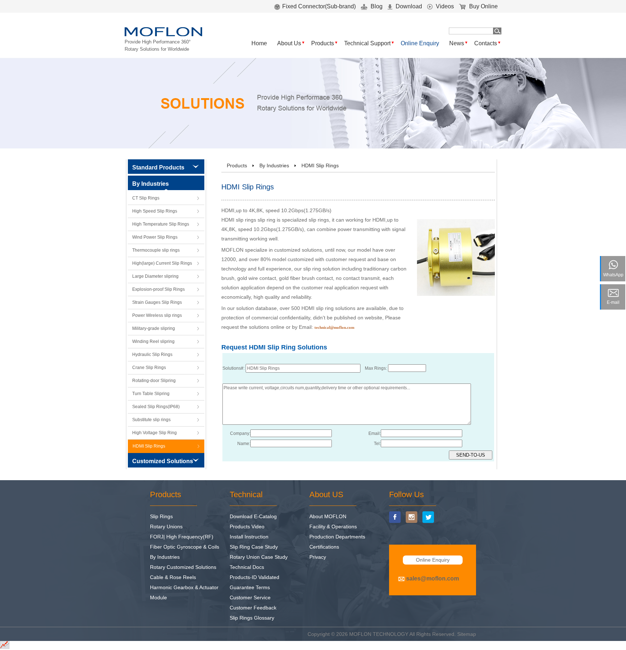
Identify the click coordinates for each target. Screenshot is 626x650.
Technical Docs (247, 567)
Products (322, 43)
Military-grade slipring (153, 328)
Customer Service (250, 597)
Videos (444, 6)
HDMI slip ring (317, 308)
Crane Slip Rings (149, 367)
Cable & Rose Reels (173, 577)
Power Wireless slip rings (157, 315)
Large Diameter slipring (155, 276)
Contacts (485, 43)
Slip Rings (161, 516)
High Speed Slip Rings (154, 211)
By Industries (274, 165)
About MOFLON (327, 516)
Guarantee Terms (250, 587)
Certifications (324, 547)
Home (259, 43)
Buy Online (483, 6)
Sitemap (466, 634)
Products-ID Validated (254, 577)
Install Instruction (249, 537)
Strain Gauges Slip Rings (157, 302)
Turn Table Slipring (151, 393)
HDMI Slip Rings (149, 446)
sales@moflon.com (432, 578)
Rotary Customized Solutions (183, 567)
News (456, 43)
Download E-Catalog (253, 516)
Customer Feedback (253, 608)
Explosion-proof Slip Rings (158, 289)
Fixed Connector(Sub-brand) (319, 6)
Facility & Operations (333, 526)
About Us (289, 43)
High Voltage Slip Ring (154, 432)
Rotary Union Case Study (259, 557)
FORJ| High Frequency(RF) (181, 537)
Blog (376, 6)
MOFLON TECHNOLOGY (378, 634)
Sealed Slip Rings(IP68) (156, 406)
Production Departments (337, 537)
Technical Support (367, 43)
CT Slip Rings (145, 198)
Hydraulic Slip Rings (152, 354)
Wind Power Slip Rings (155, 237)
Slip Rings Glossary (252, 618)
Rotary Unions (166, 526)
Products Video (247, 526)
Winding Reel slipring (153, 341)
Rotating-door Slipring (154, 380)
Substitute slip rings (151, 419)
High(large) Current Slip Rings (162, 263)
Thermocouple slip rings (156, 250)
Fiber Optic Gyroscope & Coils (184, 547)
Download (408, 6)
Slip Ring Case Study (254, 547)
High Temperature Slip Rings (160, 224)
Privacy (317, 557)
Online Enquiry (420, 43)
